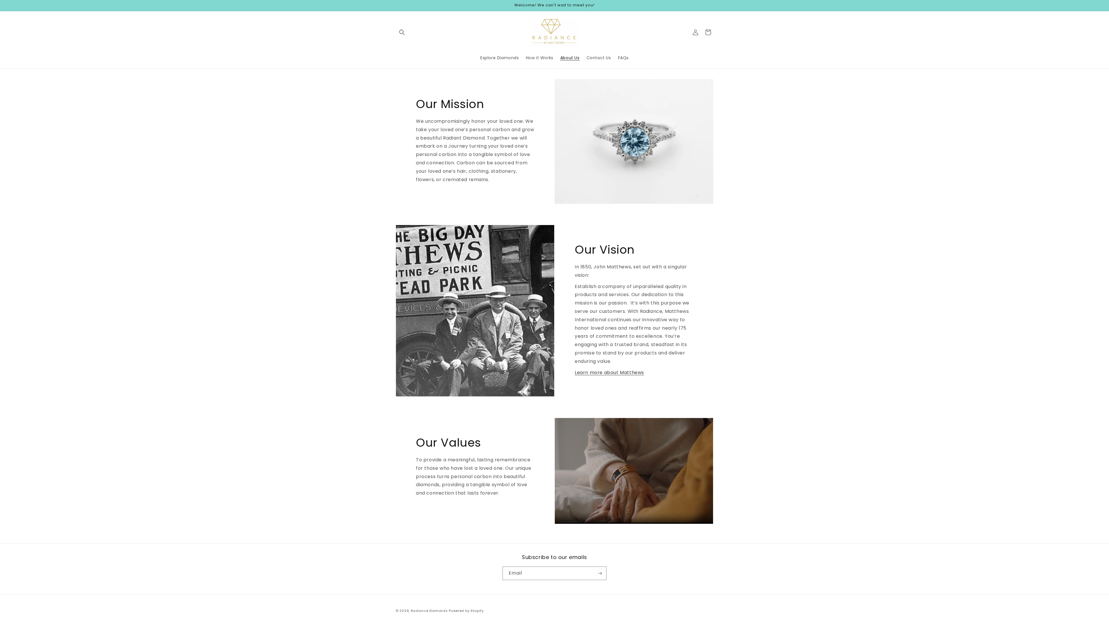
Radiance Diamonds (429, 610)
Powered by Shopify (466, 610)
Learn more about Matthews (609, 372)
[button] (402, 32)
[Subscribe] (599, 573)
